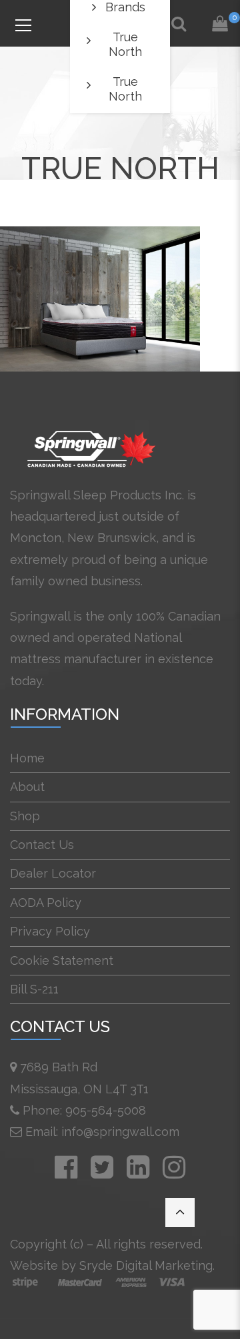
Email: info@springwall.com (102, 1132)
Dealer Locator (53, 873)
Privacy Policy (50, 931)
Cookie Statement (61, 960)
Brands (125, 7)
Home (27, 758)
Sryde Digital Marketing (146, 1265)
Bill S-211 (34, 989)
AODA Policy (45, 903)
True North (125, 44)
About (27, 787)
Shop (25, 816)
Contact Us (42, 845)
